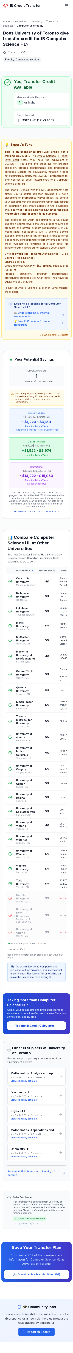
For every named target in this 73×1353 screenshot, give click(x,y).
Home (6, 21)
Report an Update (38, 1332)
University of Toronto (43, 21)
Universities (20, 21)
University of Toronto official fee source (35, 511)
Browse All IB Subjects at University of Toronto (31, 1173)
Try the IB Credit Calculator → (36, 1025)
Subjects (8, 25)
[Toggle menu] (66, 5)
